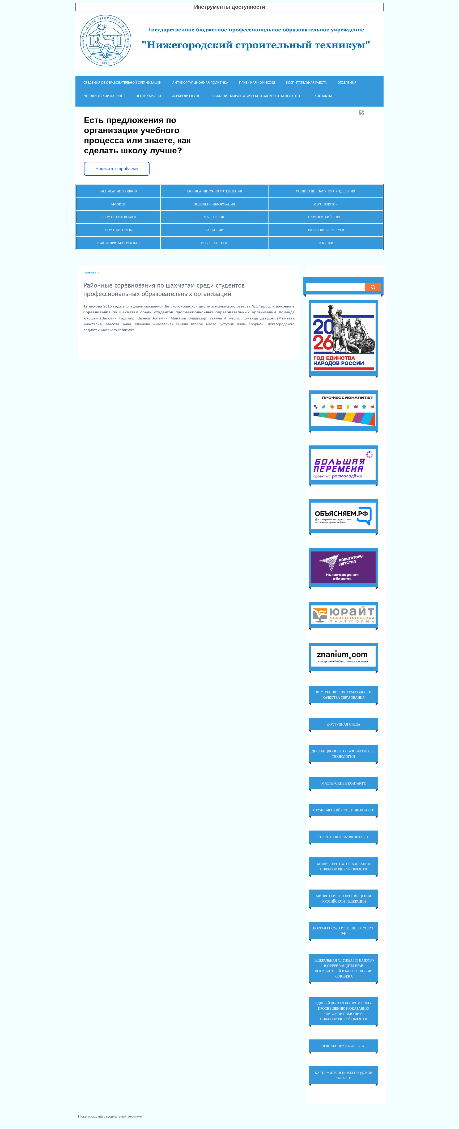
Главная (89, 272)
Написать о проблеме (116, 168)
